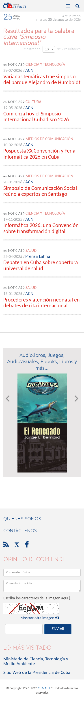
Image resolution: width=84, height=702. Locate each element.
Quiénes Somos (22, 518)
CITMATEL (44, 688)
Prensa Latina (37, 256)
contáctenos (20, 530)
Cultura (33, 102)
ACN (29, 70)
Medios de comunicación (49, 139)
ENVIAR (58, 629)
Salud (31, 251)
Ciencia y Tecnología (45, 65)
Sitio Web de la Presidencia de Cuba (36, 672)
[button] (7, 423)
